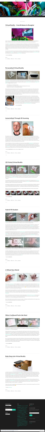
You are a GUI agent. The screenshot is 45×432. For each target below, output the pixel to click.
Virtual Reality (23, 425)
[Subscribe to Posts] (29, 405)
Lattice (24, 416)
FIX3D (21, 413)
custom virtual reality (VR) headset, (30, 174)
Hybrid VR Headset (11, 210)
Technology (19, 424)
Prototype (18, 420)
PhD (25, 418)
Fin (19, 413)
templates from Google (8, 334)
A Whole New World (12, 270)
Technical (18, 16)
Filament (18, 413)
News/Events (32, 16)
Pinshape (18, 419)
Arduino (23, 407)
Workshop (18, 426)
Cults (25, 409)
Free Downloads (27, 16)
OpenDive (11, 176)
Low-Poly (18, 417)
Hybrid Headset (15, 177)
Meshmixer (18, 418)
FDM (25, 412)
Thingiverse (23, 424)
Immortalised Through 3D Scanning (17, 118)
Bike (20, 408)
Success (26, 422)
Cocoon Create (24, 408)
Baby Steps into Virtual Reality (15, 356)
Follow (36, 16)
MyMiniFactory (21, 418)
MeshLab (28, 181)
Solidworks (20, 422)
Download (23, 410)
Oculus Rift (36, 328)
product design (22, 419)
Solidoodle (23, 421)
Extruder (22, 412)
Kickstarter (21, 416)
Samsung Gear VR (12, 374)
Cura (26, 409)
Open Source (23, 418)
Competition (18, 409)
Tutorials (22, 16)
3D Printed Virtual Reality (13, 162)
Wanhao (26, 425)
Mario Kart (23, 417)
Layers (25, 416)
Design (20, 410)
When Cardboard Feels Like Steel (16, 315)
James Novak (10, 387)
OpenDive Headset (22, 231)
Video (21, 425)
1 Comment (12, 211)
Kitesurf (23, 416)
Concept (21, 409)
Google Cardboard (20, 174)
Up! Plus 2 (8, 146)
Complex (20, 409)
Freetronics (25, 413)
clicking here (31, 225)
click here (10, 329)
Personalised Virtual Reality (14, 68)
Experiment (20, 412)
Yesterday (6, 221)
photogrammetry (31, 143)
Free (23, 413)
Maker (19, 417)
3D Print (19, 405)
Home (7, 16)
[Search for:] (10, 410)
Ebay (29, 380)
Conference (24, 409)
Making (21, 417)
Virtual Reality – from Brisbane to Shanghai (19, 25)
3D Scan (21, 407)
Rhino (19, 421)
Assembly (25, 407)
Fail (23, 412)
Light (26, 416)
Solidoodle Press (33, 234)
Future (26, 413)
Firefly (20, 413)
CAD (21, 408)
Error (17, 412)
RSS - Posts (31, 405)
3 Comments (12, 69)
